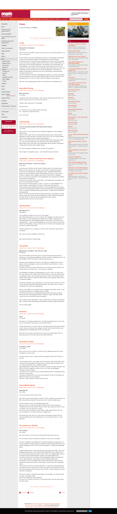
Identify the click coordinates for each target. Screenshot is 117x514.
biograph (27, 505)
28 (10, 125)
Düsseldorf (50, 506)
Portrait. (4, 81)
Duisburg (56, 506)
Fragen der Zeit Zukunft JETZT (9, 30)
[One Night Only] (69, 38)
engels (36, 505)
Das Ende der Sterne (74, 90)
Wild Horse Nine (72, 122)
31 (2, 127)
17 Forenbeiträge (40, 427)
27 (8, 125)
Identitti (70, 126)
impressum (41, 503)
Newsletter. (4, 24)
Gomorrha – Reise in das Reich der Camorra (36, 159)
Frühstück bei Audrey (74, 101)
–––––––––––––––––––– (8, 109)
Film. (2, 59)
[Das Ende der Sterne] (73, 38)
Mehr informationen (82, 511)
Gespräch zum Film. (7, 77)
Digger (70, 113)
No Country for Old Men (28, 425)
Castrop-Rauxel (38, 506)
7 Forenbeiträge (40, 90)
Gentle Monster (72, 105)
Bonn (32, 506)
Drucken (63, 492)
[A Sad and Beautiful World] (82, 38)
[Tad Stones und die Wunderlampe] (76, 38)
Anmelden (65, 19)
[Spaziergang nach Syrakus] (80, 38)
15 (50, 38)
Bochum (28, 506)
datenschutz (48, 503)
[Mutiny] (71, 38)
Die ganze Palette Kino (74, 157)
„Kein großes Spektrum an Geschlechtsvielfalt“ (75, 62)
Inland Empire (24, 206)
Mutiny (70, 36)
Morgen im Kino (36, 19)
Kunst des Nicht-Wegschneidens (77, 162)
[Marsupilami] (84, 38)
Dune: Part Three (73, 130)
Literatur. (4, 83)
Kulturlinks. (4, 117)
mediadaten (57, 503)
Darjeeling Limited (26, 342)
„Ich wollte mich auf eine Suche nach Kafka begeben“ (77, 83)
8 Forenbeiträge (40, 343)
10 (42, 38)
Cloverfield (23, 246)
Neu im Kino (45, 19)
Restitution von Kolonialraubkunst (78, 168)
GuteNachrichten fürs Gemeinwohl (7, 42)
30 (14, 125)
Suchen (86, 19)
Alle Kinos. (5, 67)
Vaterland (71, 93)
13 (47, 38)
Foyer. (4, 75)
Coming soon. (6, 71)
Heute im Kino (27, 19)
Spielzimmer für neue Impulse (76, 56)
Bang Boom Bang (26, 88)
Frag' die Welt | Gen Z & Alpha (8, 37)
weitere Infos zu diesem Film (27, 45)
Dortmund (44, 506)
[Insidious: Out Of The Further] (75, 38)
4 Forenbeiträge (40, 124)
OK (90, 511)
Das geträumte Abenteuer (75, 109)
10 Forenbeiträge (40, 208)
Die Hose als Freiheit (74, 51)
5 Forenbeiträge (40, 313)
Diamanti (70, 97)
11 (44, 38)
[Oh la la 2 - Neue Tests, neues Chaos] (78, 38)
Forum (52, 19)
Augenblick (4, 103)
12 (45, 38)
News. (3, 26)
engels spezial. (5, 92)
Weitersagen (24, 492)
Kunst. (3, 89)
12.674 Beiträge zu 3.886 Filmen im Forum (8, 131)
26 (6, 125)
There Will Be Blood (27, 385)
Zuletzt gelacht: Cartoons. (8, 106)
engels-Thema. (5, 98)
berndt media (34, 503)
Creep (21, 43)
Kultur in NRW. (5, 94)
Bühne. (3, 56)
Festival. (4, 73)
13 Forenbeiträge (40, 45)
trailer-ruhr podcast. (7, 48)
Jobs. (3, 114)
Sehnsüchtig (24, 122)
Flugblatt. (4, 45)
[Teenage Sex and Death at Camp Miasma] (87, 38)
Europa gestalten (6, 34)
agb (52, 503)
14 (49, 38)
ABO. (2, 53)
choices (32, 505)
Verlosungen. (5, 111)
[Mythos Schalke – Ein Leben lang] (85, 38)
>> (53, 38)
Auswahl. (4, 100)
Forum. (4, 69)
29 (12, 125)
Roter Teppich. (6, 79)
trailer (42, 505)
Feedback (31, 492)
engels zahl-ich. (6, 51)
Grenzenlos (71, 77)
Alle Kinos (58, 19)
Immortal (22, 312)
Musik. (3, 86)
